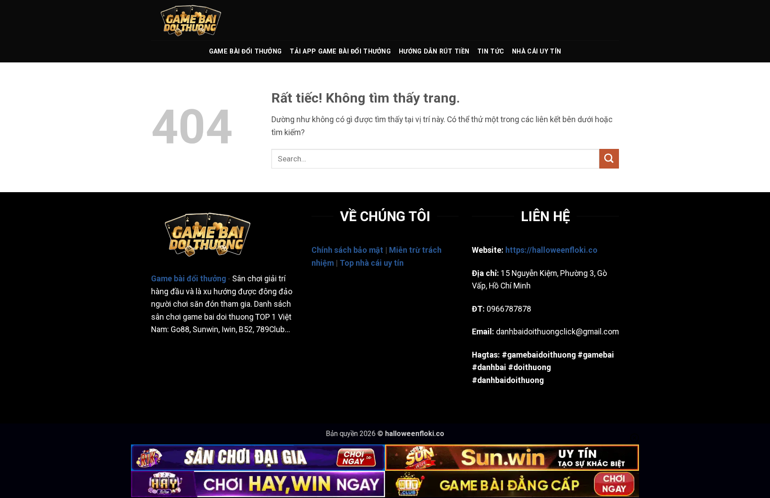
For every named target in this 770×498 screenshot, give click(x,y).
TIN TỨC (490, 51)
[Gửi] (609, 158)
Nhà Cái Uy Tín (536, 51)
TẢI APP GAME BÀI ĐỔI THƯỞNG (340, 51)
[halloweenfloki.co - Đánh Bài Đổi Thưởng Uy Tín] (195, 20)
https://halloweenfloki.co (551, 250)
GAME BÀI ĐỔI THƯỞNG (245, 51)
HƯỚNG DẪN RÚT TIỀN (434, 51)
